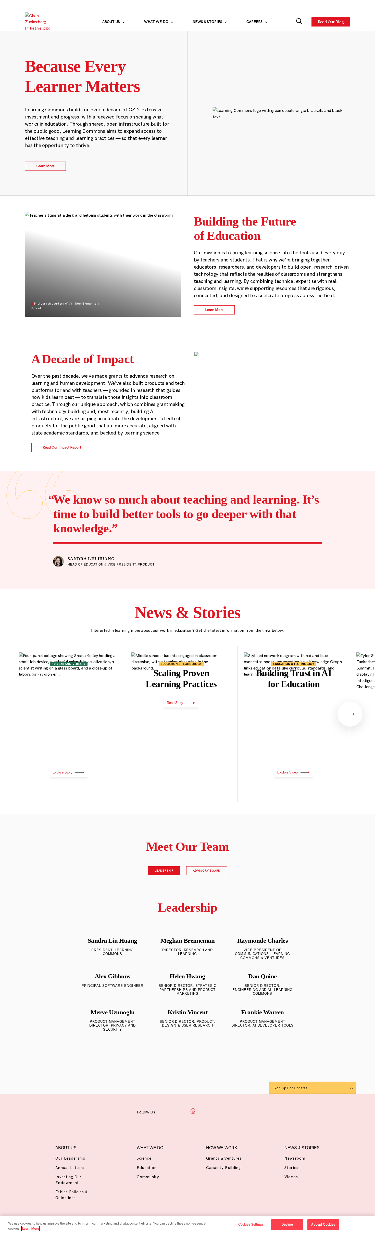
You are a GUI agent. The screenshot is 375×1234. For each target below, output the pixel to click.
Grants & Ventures (224, 1158)
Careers (255, 21)
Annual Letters (69, 1167)
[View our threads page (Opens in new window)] (193, 1111)
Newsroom (294, 1158)
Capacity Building (223, 1167)
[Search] (299, 21)
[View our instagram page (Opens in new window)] (179, 1111)
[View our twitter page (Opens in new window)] (220, 1111)
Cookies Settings (251, 1224)
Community (148, 1176)
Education (147, 1167)
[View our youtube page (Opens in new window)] (233, 1111)
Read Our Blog (331, 21)
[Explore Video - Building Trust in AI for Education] (294, 724)
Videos (291, 1176)
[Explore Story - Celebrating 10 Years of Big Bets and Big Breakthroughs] (69, 724)
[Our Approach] (39, 21)
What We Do (156, 21)
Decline (287, 1224)
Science (144, 1158)
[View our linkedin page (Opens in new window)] (206, 1111)
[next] (350, 714)
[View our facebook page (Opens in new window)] (166, 1111)
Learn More (30, 1228)
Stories (291, 1167)
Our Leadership (70, 1158)
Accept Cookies (323, 1224)
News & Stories (208, 21)
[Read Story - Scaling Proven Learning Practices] (181, 724)
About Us (111, 21)
